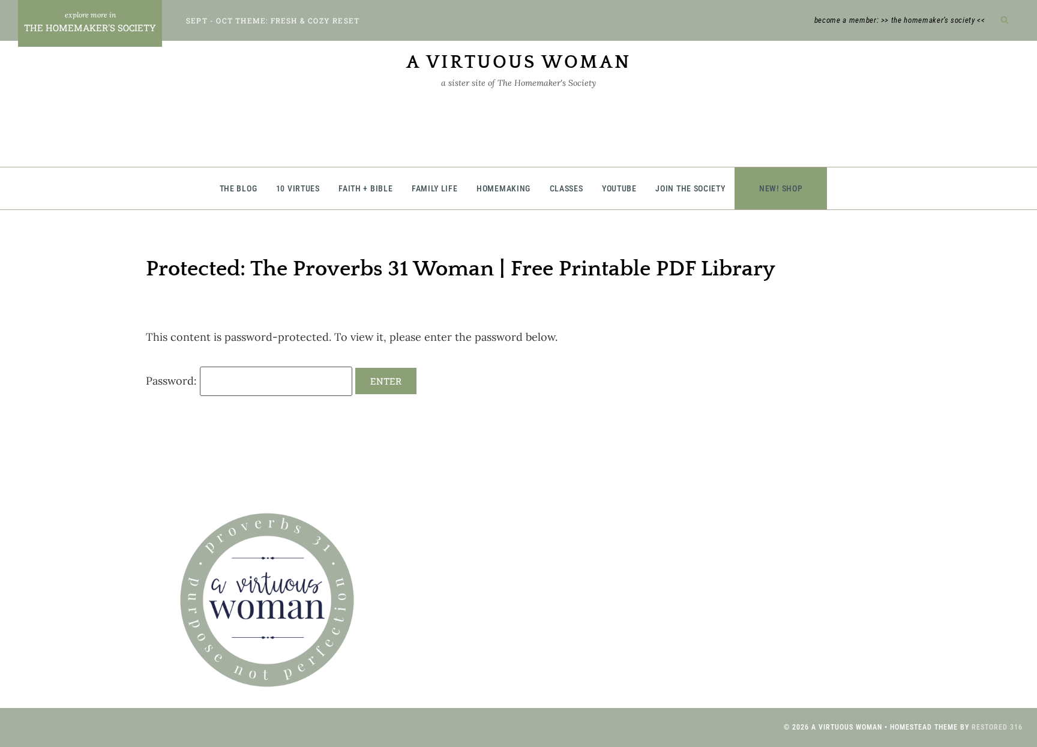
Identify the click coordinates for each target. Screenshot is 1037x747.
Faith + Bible (365, 188)
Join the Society (690, 188)
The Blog (238, 188)
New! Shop (780, 188)
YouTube (619, 188)
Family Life (435, 188)
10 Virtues (298, 188)
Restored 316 (997, 727)
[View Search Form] (1005, 20)
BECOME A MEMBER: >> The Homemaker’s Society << (899, 20)
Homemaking (503, 188)
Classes (566, 188)
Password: (173, 381)
